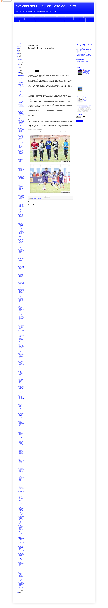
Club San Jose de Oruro (82, 85)
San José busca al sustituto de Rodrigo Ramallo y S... (21, 470)
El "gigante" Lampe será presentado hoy (21, 339)
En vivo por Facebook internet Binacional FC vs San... (21, 406)
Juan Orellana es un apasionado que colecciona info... (21, 271)
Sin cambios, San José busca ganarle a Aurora (21, 493)
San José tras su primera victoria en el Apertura (21, 504)
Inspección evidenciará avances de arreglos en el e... (20, 90)
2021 (18, 53)
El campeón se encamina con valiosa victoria (21, 411)
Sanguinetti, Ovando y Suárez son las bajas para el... (21, 166)
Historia (61, 18)
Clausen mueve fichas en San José (21, 587)
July (19, 65)
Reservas (28, 20)
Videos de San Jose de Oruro (83, 96)
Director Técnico (87, 16)
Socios (33, 20)
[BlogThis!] (46, 197)
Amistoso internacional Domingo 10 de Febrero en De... (21, 423)
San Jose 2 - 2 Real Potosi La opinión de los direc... (21, 236)
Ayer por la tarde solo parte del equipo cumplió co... (21, 178)
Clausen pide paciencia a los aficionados (21, 169)
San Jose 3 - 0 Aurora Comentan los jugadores (21, 458)
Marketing (82, 18)
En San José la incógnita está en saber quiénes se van (21, 193)
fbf (33, 18)
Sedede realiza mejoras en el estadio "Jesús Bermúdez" (21, 346)
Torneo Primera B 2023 (47, 20)
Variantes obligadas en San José (20, 433)
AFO (15, 16)
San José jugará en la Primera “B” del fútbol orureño (86, 87)
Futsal (51, 18)
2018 (18, 592)
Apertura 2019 (32, 16)
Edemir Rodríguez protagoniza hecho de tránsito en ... (21, 392)
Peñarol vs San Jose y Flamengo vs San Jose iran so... (21, 487)
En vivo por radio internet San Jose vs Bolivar (21, 331)
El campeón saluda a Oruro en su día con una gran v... (21, 401)
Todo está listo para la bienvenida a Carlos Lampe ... (21, 363)
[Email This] (45, 197)
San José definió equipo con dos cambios (21, 554)
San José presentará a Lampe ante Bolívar (20, 368)
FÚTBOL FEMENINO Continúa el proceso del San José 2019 (21, 429)
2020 (18, 55)
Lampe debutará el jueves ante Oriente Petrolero (21, 220)
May (19, 69)
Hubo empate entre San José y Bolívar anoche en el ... (21, 323)
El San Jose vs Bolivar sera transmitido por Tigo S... (21, 335)
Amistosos (20, 16)
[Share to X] (47, 197)
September (20, 62)
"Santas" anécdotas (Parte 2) (20, 227)
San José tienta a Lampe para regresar (21, 547)
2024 (18, 48)
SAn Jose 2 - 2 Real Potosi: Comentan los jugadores (21, 232)
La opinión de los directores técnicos (21, 461)
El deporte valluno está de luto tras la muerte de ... (21, 206)
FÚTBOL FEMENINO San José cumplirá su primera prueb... (21, 558)
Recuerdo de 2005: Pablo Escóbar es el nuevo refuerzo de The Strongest (84, 45)
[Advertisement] (54, 32)
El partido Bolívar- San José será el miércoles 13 (21, 474)
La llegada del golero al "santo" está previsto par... (21, 443)
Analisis (25, 16)
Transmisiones (68, 20)
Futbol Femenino (44, 18)
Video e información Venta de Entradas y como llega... (20, 574)
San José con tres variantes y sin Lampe (21, 267)
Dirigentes (17, 18)
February (19, 73)
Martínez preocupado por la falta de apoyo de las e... (21, 509)
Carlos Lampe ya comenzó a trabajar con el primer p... (21, 296)
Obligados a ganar (21, 202)
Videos (83, 20)
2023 (18, 50)
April (19, 70)
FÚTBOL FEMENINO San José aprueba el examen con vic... (20, 528)
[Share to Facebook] (48, 197)
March (19, 72)
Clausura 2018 (47, 16)
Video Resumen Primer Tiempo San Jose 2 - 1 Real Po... (21, 251)
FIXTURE (37, 18)
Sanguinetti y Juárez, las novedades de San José (21, 579)
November (20, 59)
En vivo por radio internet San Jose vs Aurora (21, 483)
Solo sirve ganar (21, 148)
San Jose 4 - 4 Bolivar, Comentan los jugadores (21, 305)
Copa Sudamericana (78, 16)
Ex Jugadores (28, 18)
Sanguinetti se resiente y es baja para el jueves (20, 216)
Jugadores (76, 18)
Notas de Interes (89, 18)
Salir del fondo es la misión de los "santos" (21, 513)
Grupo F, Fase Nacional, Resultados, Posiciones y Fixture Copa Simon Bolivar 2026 (84, 79)
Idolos (66, 18)
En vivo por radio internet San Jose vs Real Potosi (21, 255)
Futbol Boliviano (81, 69)
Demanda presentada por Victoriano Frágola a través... (21, 478)
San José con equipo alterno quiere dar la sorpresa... (21, 101)
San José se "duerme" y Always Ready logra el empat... (21, 533)
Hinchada (56, 18)
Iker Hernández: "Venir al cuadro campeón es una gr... (21, 584)
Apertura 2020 (39, 16)
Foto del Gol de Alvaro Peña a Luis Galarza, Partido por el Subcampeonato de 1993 (84, 55)
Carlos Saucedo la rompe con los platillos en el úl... (21, 161)
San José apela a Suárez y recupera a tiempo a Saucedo (21, 438)
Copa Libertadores (69, 16)
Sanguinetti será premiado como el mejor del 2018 (21, 388)
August (19, 64)
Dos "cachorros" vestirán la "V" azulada (21, 550)
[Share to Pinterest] (49, 197)
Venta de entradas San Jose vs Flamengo (21, 125)
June (19, 67)
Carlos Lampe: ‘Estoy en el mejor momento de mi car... (21, 350)
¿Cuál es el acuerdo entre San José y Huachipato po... (21, 452)
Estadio (22, 18)
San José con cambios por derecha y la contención (20, 152)
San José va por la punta (21, 342)
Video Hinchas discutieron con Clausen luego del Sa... (21, 117)
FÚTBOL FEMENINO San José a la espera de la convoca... (21, 141)
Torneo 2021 (38, 20)
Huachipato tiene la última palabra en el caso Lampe (21, 497)
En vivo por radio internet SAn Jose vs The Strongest (21, 137)
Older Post (70, 233)
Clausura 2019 (55, 16)
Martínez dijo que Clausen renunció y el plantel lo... (21, 156)
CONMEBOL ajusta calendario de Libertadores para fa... (20, 245)
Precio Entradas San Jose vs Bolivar (20, 376)
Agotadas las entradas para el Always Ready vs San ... (21, 564)
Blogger (56, 599)
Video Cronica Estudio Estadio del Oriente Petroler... (21, 183)
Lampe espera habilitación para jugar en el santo (21, 286)
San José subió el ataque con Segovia (21, 358)
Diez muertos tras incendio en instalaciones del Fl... (21, 447)
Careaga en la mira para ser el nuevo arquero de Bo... (21, 86)
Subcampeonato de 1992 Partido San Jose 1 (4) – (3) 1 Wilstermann (84, 48)
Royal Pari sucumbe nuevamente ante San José (21, 397)
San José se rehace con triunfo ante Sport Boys (20, 81)
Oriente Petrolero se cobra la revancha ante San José (21, 197)
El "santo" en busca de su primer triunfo (20, 501)
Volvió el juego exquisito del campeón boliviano (20, 466)
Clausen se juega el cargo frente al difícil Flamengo (21, 77)
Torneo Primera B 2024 (58, 20)
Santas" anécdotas (20, 384)
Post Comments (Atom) (37, 238)
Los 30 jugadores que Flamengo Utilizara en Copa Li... (21, 122)
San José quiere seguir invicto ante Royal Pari (21, 414)
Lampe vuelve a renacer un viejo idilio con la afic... (21, 318)
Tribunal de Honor (76, 20)
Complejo (61, 16)
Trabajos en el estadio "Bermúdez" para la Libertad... (20, 210)
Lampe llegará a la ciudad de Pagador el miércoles (21, 381)
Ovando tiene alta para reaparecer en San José (21, 224)
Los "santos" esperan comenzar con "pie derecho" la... (21, 96)
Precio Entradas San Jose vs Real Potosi (20, 275)
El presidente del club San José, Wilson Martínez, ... (21, 543)
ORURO (79, 104)
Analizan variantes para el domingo (21, 283)
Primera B (17, 20)
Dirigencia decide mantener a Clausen (21, 108)
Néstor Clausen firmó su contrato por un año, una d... (21, 569)
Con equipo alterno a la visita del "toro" (21, 105)
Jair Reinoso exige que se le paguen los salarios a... (21, 518)
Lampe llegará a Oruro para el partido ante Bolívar (20, 418)
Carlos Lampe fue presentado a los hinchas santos (21, 327)
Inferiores (71, 18)
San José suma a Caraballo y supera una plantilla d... (21, 300)
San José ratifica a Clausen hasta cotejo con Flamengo (21, 113)
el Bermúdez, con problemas (21, 201)
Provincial (22, 20)
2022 (18, 51)
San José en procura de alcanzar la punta (20, 373)
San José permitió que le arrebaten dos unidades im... (21, 241)
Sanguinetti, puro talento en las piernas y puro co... (21, 314)
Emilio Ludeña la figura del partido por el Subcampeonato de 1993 (84, 52)
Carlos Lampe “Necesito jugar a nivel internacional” (21, 355)
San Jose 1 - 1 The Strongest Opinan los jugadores (21, 130)
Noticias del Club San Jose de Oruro (46, 6)
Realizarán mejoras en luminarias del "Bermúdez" (21, 174)
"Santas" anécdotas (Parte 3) (20, 146)
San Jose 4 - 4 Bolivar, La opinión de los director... (21, 309)
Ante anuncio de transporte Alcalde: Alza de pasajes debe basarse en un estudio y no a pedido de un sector (84, 106)
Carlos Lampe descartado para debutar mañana (20, 279)
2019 (18, 56)
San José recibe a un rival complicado (21, 259)
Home (50, 233)
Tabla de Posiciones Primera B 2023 (83, 61)
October (19, 61)
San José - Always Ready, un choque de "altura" (21, 539)
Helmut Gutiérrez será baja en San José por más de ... (21, 522)
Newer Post (30, 233)
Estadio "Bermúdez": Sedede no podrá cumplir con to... (20, 187)
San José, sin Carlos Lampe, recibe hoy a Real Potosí (21, 263)
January (19, 590)
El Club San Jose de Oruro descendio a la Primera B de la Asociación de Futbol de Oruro (87, 99)
